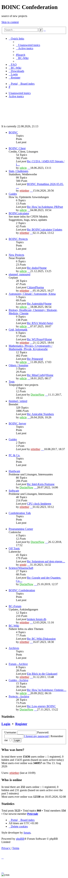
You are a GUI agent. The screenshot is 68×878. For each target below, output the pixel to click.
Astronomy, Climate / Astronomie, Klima (32, 293)
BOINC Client (17, 148)
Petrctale (32, 813)
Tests (12, 381)
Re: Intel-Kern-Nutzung (40, 484)
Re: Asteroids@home (39, 303)
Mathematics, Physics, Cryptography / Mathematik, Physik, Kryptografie (30, 347)
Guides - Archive (18, 680)
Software (14, 490)
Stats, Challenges (18, 171)
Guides (13, 193)
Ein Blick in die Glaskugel (42, 673)
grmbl (23, 564)
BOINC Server (17, 423)
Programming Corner (21, 528)
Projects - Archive (19, 696)
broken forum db (36, 619)
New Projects (16, 254)
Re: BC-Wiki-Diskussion (41, 638)
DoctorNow (37, 394)
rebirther (24, 190)
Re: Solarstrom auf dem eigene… (46, 561)
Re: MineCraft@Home (40, 375)
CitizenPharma (35, 287)
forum (27, 832)
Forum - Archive (18, 663)
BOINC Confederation (22, 590)
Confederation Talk (20, 513)
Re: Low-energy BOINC (41, 706)
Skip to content (10, 22)
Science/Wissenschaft (21, 567)
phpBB (20, 838)
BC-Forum (15, 606)
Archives (14, 648)
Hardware (14, 471)
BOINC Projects (18, 238)
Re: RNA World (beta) (40, 323)
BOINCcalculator (19, 213)
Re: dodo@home (37, 267)
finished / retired (18, 401)
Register (21, 724)
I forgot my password (36, 736)
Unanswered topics (20, 93)
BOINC (13, 132)
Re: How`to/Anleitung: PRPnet (45, 206)
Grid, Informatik (18, 329)
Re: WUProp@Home (39, 339)
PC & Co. (14, 455)
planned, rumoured (19, 274)
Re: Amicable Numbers (40, 414)
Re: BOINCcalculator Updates (44, 229)
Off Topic (14, 548)
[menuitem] (28, 45)
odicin (23, 167)
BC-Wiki (14, 625)
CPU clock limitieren (39, 503)
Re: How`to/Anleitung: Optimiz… (46, 689)
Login (5, 724)
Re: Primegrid (35, 358)
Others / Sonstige (18, 365)
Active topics (16, 96)
